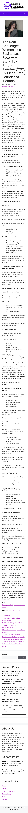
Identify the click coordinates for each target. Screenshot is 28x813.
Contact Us (5, 799)
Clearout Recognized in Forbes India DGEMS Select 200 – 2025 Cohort (13, 644)
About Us (5, 788)
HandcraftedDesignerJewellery (12, 623)
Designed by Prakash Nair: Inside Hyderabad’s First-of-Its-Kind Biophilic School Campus (12, 673)
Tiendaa (4, 625)
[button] (24, 13)
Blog (3, 796)
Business (7, 615)
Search (4, 654)
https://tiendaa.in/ (14, 611)
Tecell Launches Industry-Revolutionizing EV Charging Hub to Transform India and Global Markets (13, 637)
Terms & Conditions (8, 791)
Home (4, 786)
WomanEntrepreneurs (9, 630)
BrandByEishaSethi (10, 618)
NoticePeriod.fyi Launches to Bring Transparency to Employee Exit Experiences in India (13, 681)
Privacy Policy (6, 794)
